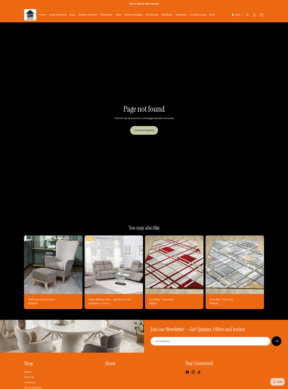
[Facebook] (187, 372)
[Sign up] (276, 341)
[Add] (77, 289)
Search (27, 371)
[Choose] (138, 289)
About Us (29, 377)
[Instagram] (193, 372)
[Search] (247, 15)
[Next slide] (77, 264)
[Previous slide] (29, 264)
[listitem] (212, 15)
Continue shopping (144, 130)
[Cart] (261, 15)
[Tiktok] (199, 372)
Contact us (29, 382)
